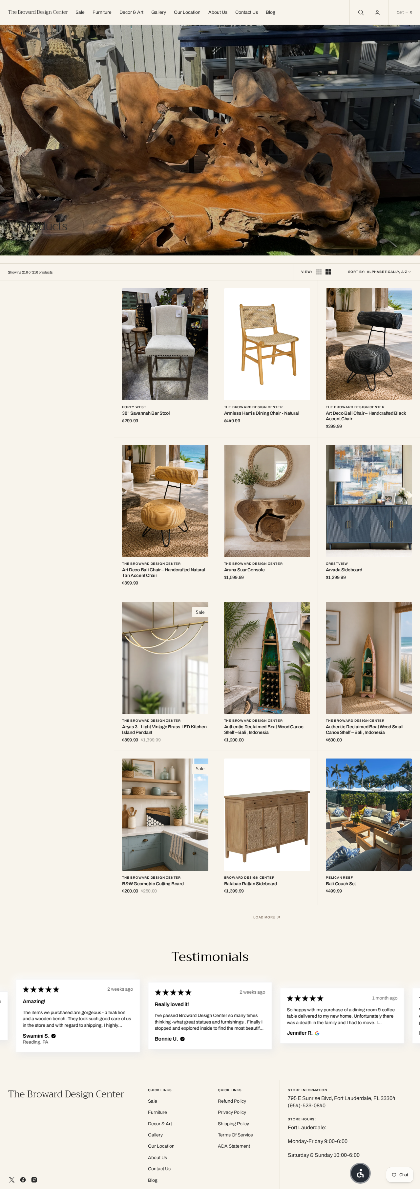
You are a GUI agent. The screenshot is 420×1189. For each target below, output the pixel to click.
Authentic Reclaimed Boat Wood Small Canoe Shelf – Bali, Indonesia (365, 729)
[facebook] (23, 1180)
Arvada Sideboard (344, 569)
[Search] (360, 12)
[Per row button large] (319, 272)
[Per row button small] (328, 272)
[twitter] (12, 1180)
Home (26, 33)
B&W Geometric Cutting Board (152, 883)
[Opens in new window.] (184, 1033)
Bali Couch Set (341, 883)
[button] (378, 12)
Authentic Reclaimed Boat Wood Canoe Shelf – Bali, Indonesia (264, 729)
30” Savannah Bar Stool (146, 413)
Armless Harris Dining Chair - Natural (261, 413)
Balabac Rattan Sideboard (250, 883)
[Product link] (165, 344)
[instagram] (34, 1180)
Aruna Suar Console (244, 569)
